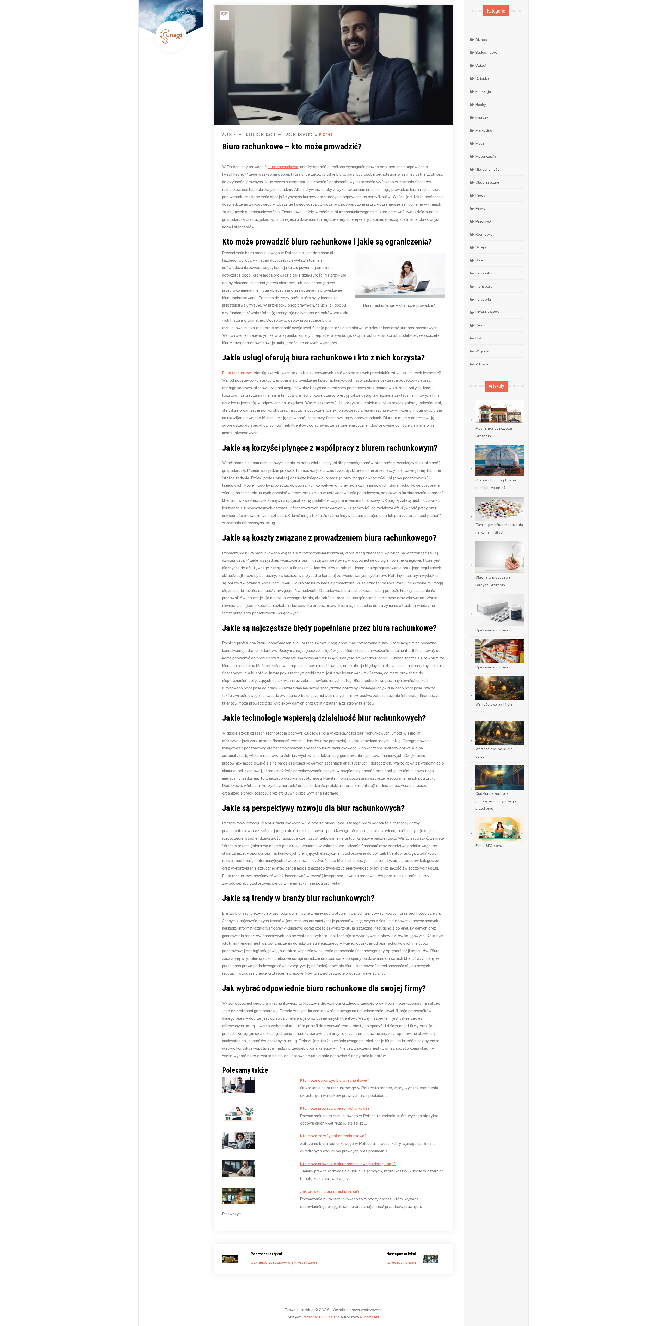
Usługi (481, 337)
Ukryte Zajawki (488, 311)
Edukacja (483, 91)
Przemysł (483, 221)
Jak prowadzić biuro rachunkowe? (330, 1191)
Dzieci (480, 65)
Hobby (480, 104)
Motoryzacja (485, 156)
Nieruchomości (488, 169)
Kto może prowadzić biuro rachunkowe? (335, 1108)
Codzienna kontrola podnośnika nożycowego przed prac (495, 801)
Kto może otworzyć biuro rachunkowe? (334, 1080)
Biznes (326, 134)
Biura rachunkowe (237, 372)
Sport (480, 260)
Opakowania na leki (491, 629)
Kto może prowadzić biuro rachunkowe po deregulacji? (348, 1163)
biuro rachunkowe (283, 166)
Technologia (486, 273)
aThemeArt (369, 1316)
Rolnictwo (483, 234)
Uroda (480, 324)
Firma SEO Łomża (490, 845)
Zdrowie (482, 364)
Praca (480, 195)
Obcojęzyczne (487, 182)
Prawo (480, 208)
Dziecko (482, 78)
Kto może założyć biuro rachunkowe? (333, 1135)
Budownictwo (486, 52)
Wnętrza (482, 351)
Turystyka (483, 299)
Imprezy (481, 117)
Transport (483, 286)
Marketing (483, 130)
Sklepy (481, 247)
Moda (480, 143)
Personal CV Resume (321, 1316)
